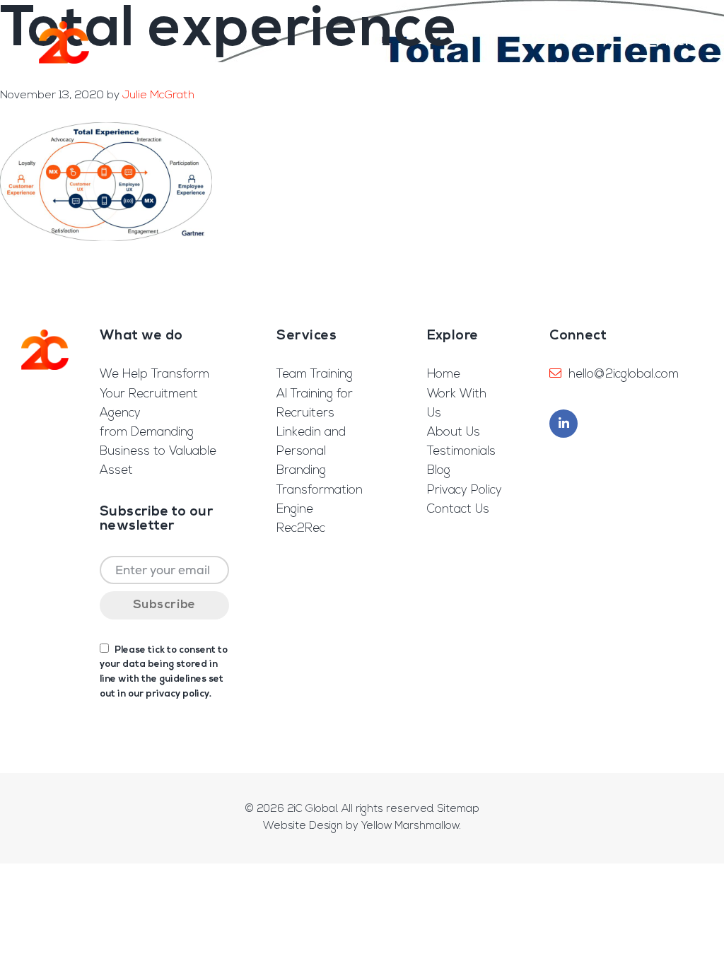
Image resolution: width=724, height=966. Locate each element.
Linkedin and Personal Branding (311, 451)
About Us (453, 432)
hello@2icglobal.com (623, 374)
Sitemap (458, 809)
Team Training (314, 374)
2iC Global (64, 42)
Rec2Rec (300, 529)
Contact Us (458, 510)
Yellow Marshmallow (410, 826)
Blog (438, 471)
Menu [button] (684, 42)
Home (443, 374)
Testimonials (461, 452)
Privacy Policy (464, 490)
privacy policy (177, 694)
